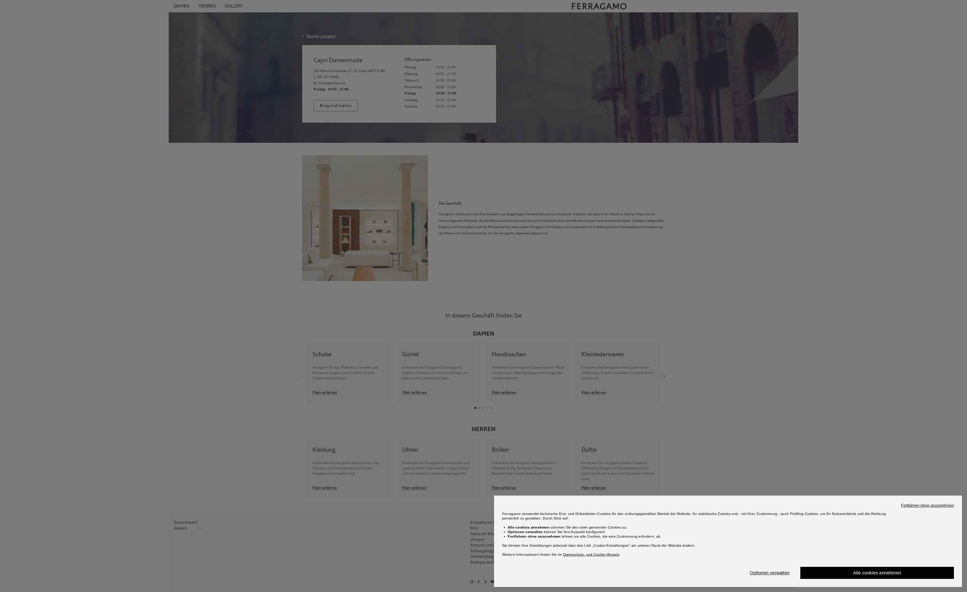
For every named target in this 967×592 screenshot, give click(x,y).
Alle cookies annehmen (877, 572)
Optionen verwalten (770, 572)
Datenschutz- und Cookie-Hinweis (591, 554)
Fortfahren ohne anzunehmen (927, 506)
